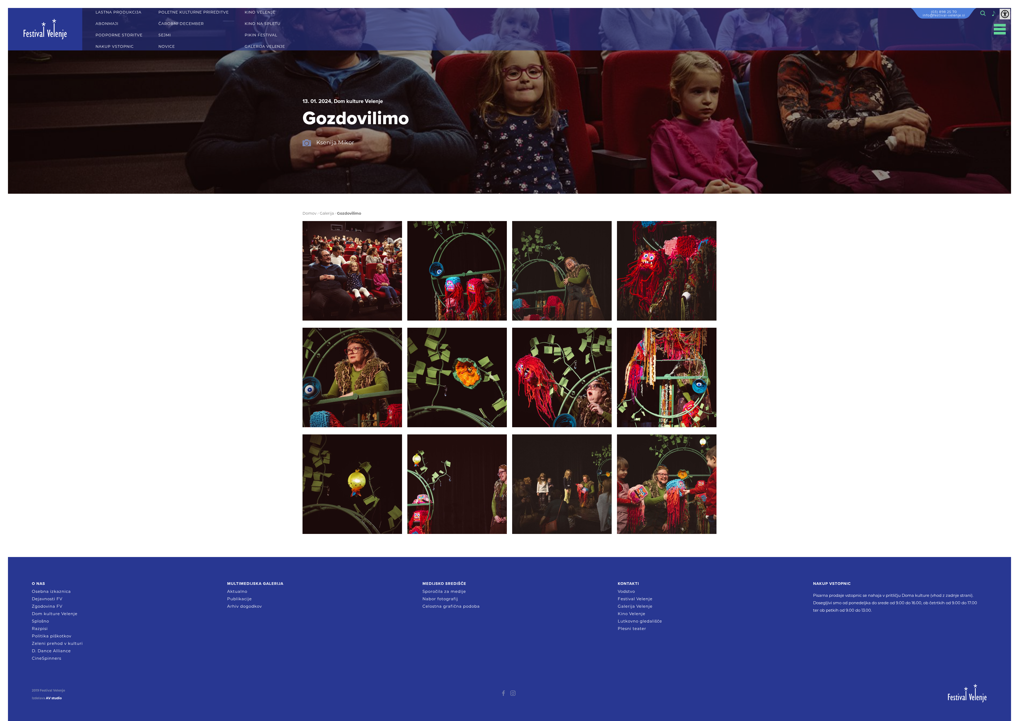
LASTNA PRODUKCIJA (118, 12)
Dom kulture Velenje (54, 613)
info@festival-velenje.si (944, 15)
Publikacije (239, 598)
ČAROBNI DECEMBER (181, 23)
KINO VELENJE (260, 12)
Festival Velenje (635, 598)
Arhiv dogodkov (244, 606)
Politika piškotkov (51, 635)
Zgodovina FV (47, 606)
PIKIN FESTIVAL (261, 35)
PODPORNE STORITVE (119, 35)
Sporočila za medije (444, 591)
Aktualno (237, 591)
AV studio (54, 698)
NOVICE (166, 46)
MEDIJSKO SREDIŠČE (444, 583)
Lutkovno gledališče (640, 621)
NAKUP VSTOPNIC (115, 46)
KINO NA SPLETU (262, 23)
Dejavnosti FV (47, 598)
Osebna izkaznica (51, 591)
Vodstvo (626, 591)
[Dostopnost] (1005, 14)
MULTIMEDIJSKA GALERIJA (255, 583)
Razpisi (40, 628)
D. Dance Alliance (51, 650)
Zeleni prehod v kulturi (57, 643)
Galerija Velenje (635, 606)
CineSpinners (46, 658)
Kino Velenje (631, 613)
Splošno (40, 621)
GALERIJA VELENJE (265, 46)
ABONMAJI (107, 23)
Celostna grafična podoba (451, 606)
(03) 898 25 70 (944, 12)
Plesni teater (632, 628)
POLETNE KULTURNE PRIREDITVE (193, 12)
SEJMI (164, 35)
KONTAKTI (628, 583)
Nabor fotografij (440, 598)
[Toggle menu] (1000, 29)
